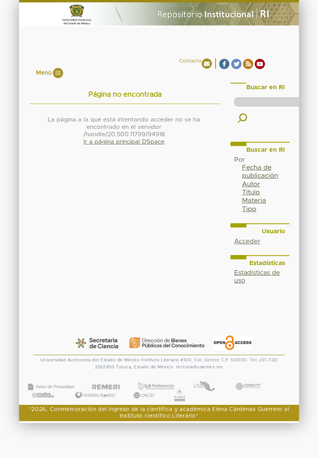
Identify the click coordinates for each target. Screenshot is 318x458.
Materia (254, 200)
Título (251, 192)
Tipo (249, 209)
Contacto (190, 61)
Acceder (247, 241)
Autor (251, 184)
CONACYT (247, 378)
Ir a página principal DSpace (123, 142)
